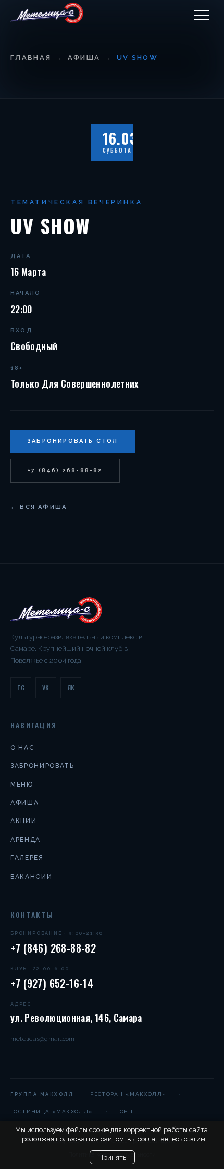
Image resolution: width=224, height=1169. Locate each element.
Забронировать (42, 765)
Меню (21, 784)
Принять (112, 1157)
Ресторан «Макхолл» (128, 1094)
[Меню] (202, 15)
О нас (22, 747)
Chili (128, 1111)
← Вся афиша (38, 507)
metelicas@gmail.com (42, 1039)
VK (45, 687)
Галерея (27, 858)
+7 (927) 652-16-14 (51, 983)
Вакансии (31, 876)
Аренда (25, 839)
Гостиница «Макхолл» (51, 1111)
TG (21, 687)
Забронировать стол (72, 441)
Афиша (84, 57)
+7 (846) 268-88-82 (65, 470)
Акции (23, 821)
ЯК (71, 687)
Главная (30, 57)
